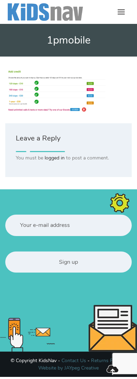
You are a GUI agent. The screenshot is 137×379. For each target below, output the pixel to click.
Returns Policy (107, 360)
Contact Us (73, 360)
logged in (55, 158)
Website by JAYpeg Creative (68, 368)
